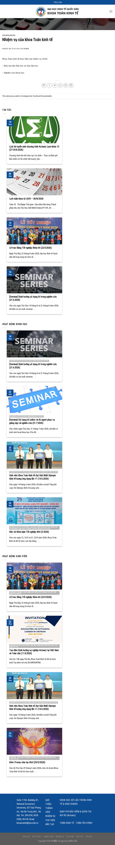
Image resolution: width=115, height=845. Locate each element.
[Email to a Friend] (60, 85)
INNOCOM (73, 841)
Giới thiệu (48, 802)
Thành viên (49, 810)
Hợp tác (79, 837)
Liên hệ (89, 837)
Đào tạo (49, 824)
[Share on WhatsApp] (43, 85)
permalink (48, 96)
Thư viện (50, 820)
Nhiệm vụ (50, 816)
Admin (26, 49)
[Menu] (111, 11)
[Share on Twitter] (54, 85)
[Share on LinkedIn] (71, 85)
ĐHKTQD (26, 837)
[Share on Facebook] (49, 85)
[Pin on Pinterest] (65, 85)
